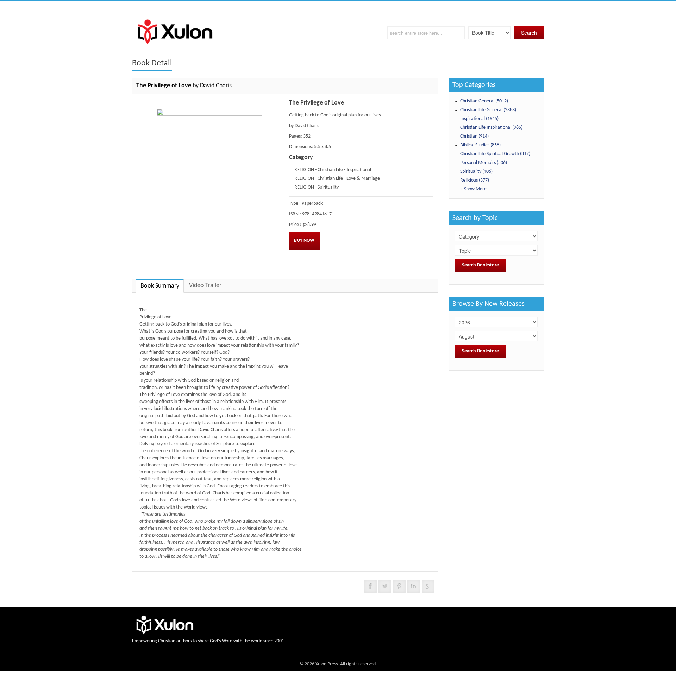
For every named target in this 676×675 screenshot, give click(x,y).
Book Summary (159, 286)
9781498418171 (318, 214)
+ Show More (474, 189)
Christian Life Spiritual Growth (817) (495, 154)
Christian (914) (474, 136)
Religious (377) (474, 180)
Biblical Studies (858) (480, 145)
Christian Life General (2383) (488, 110)
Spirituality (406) (476, 171)
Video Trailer (205, 285)
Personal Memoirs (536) (483, 162)
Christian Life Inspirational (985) (491, 127)
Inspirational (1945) (479, 118)
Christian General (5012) (484, 101)
